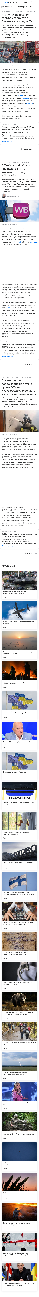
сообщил (33, 242)
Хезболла (29, 103)
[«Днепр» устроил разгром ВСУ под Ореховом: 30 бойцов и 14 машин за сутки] (19, 1126)
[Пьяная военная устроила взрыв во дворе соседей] (19, 796)
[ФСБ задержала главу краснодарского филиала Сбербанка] (19, 976)
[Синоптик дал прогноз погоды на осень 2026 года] (19, 1036)
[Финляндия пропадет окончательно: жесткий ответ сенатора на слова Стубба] (19, 886)
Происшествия (30, 11)
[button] (19, 52)
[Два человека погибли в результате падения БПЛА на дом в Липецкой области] (19, 1247)
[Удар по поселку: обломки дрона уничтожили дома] (19, 675)
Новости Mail (15, 162)
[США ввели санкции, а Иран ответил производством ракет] (19, 1187)
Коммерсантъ (19, 11)
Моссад (26, 98)
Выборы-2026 (8, 7)
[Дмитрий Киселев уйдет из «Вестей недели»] (19, 736)
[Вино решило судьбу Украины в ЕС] (19, 766)
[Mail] (6, 2)
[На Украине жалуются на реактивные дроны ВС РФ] (19, 1156)
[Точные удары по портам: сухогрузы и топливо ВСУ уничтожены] (19, 1217)
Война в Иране (22, 7)
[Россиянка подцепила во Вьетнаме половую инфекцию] (19, 826)
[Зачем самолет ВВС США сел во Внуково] (19, 856)
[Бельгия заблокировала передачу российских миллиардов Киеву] (19, 705)
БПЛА (10, 308)
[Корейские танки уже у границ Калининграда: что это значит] (19, 585)
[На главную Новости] (12, 2)
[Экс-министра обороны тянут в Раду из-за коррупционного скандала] (19, 1277)
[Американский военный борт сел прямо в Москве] (19, 615)
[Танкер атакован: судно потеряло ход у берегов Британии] (19, 645)
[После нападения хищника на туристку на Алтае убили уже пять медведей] (19, 1006)
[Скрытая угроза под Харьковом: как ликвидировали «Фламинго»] (19, 1066)
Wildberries (18, 242)
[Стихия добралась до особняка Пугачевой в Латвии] (19, 1096)
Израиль (20, 95)
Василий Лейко (12, 195)
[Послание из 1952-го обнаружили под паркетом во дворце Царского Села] (19, 946)
